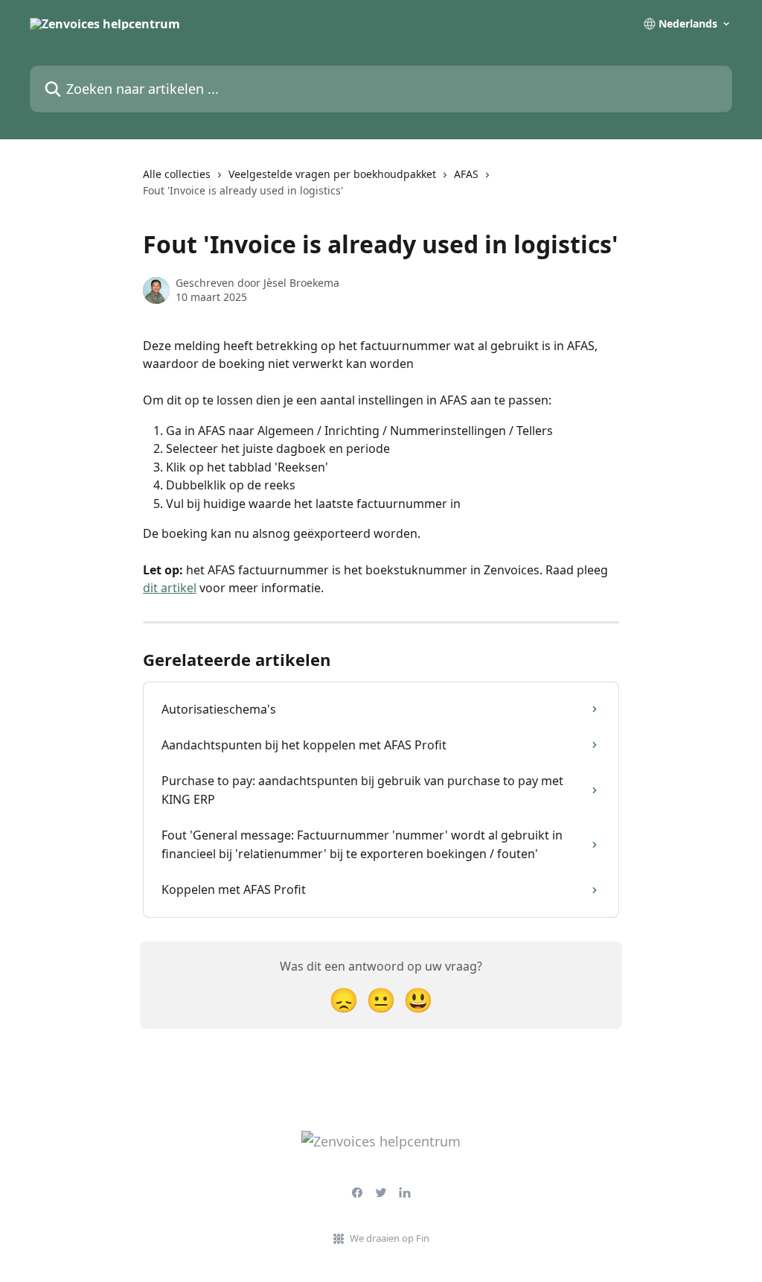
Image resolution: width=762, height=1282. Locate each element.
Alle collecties (177, 174)
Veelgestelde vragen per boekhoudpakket (332, 174)
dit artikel (169, 588)
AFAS (466, 174)
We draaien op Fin (389, 1238)
